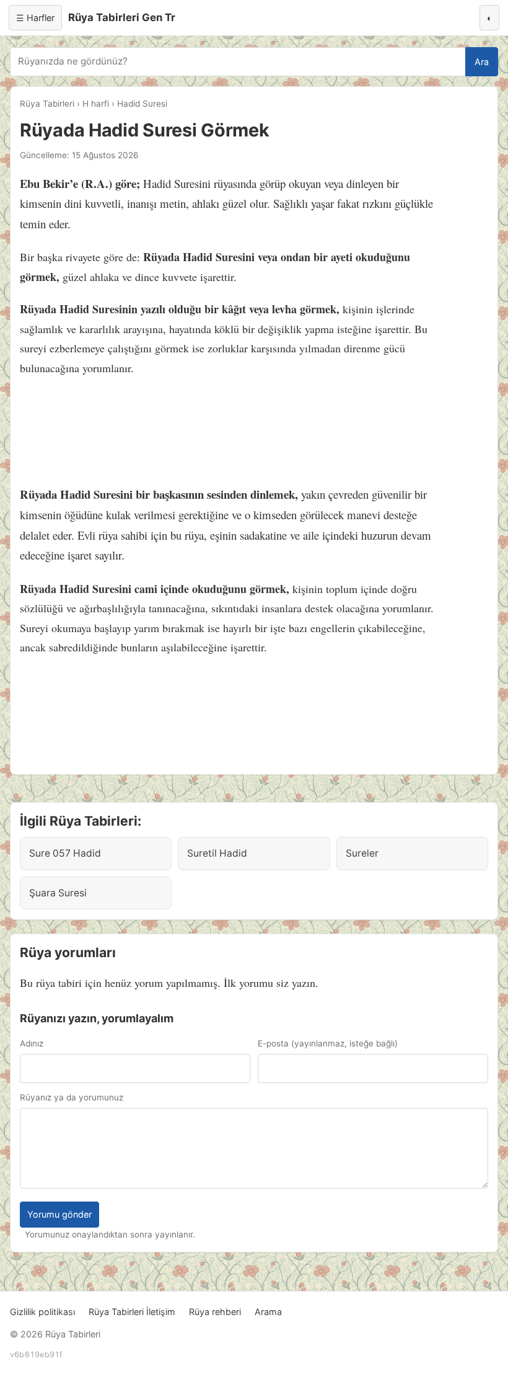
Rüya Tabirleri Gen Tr (121, 17)
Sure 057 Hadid (65, 853)
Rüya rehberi (215, 1311)
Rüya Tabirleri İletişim (132, 1311)
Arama (268, 1311)
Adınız (31, 1043)
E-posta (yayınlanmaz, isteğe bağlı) (328, 1043)
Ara (482, 61)
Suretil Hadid (217, 853)
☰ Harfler (35, 17)
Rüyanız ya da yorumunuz (71, 1097)
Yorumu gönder (59, 1214)
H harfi (95, 104)
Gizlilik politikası (42, 1311)
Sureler (362, 853)
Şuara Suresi (58, 893)
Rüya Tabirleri (47, 104)
